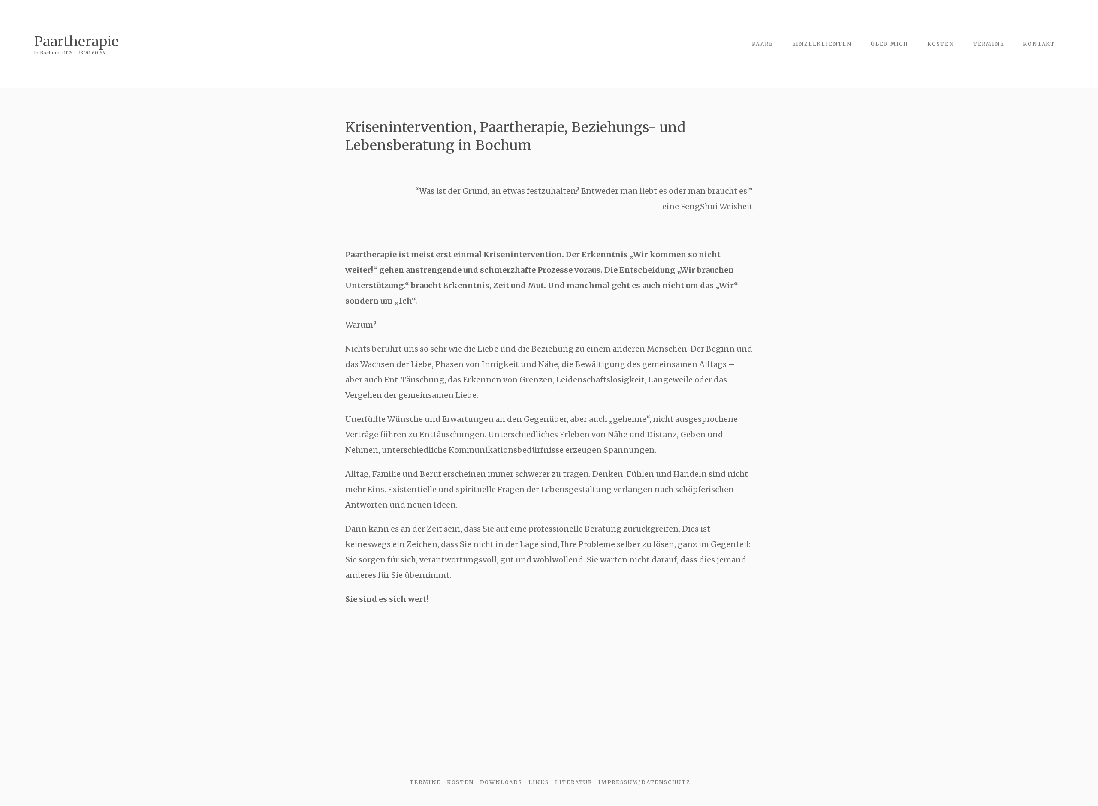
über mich (889, 44)
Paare (762, 44)
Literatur (573, 782)
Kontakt (1039, 44)
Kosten (940, 44)
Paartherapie (76, 41)
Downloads (501, 782)
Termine (988, 44)
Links (538, 782)
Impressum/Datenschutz (644, 782)
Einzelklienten (822, 44)
